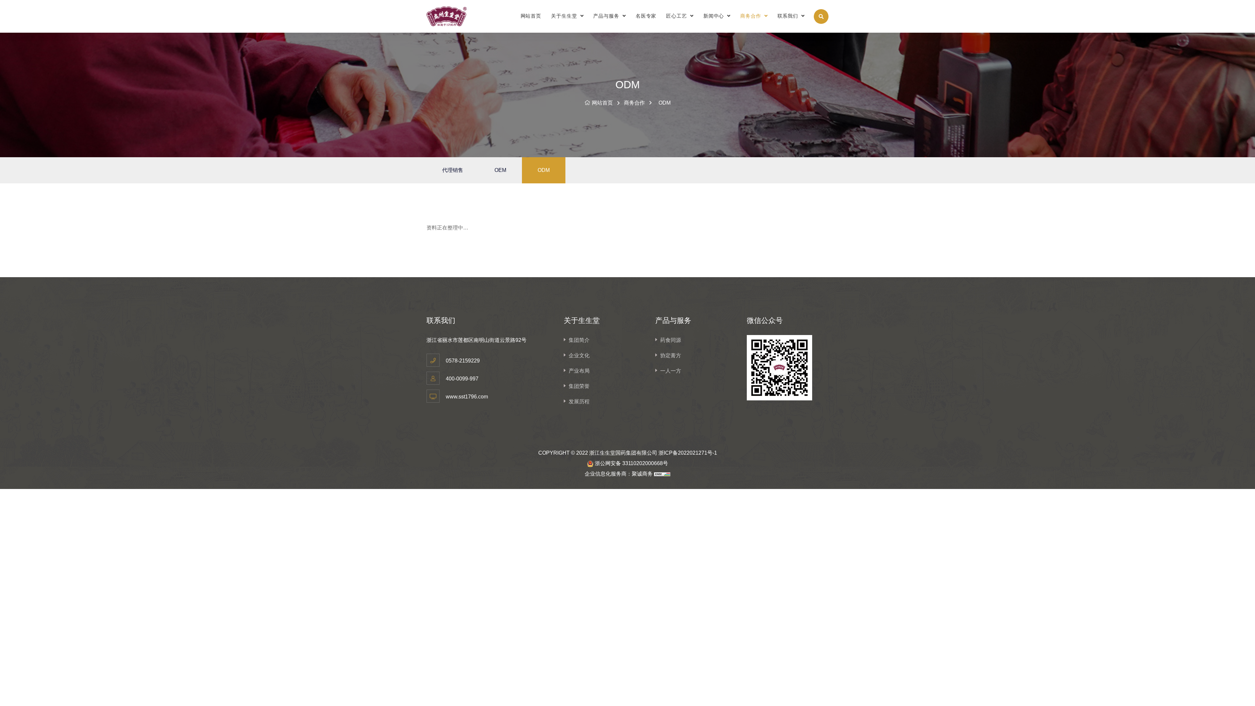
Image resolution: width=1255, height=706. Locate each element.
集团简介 (579, 340)
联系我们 (789, 16)
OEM (500, 170)
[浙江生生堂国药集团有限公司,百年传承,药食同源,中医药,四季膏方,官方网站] (454, 16)
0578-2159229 (463, 360)
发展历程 (579, 401)
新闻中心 (714, 16)
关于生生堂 (564, 16)
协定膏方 (670, 355)
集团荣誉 (579, 386)
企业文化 (579, 355)
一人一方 (670, 371)
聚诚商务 (642, 474)
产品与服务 (607, 16)
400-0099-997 (462, 378)
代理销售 (452, 170)
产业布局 (579, 371)
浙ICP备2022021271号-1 (688, 453)
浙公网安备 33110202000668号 (631, 463)
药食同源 (670, 340)
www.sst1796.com (467, 396)
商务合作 (751, 16)
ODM (665, 103)
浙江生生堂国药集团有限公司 (623, 453)
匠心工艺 (677, 16)
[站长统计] (662, 474)
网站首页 (531, 16)
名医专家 (646, 16)
